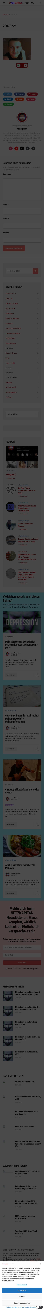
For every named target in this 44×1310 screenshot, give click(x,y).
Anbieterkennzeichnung (31, 1307)
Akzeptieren (22, 1290)
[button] (40, 1264)
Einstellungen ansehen (22, 1303)
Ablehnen (22, 1297)
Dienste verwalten (22, 1284)
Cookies (8, 1307)
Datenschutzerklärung (18, 1307)
